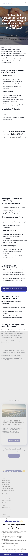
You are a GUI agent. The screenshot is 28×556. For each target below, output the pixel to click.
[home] (7, 3)
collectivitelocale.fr (6, 486)
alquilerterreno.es (6, 516)
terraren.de (4, 502)
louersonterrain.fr (6, 480)
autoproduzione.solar (7, 509)
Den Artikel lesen (14, 440)
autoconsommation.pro (7, 488)
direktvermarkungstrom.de (8, 496)
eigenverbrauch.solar (7, 500)
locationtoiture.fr (6, 482)
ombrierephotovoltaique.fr (8, 490)
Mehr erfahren (14, 456)
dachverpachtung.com (7, 498)
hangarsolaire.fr (5, 484)
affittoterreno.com (6, 507)
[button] (25, 3)
